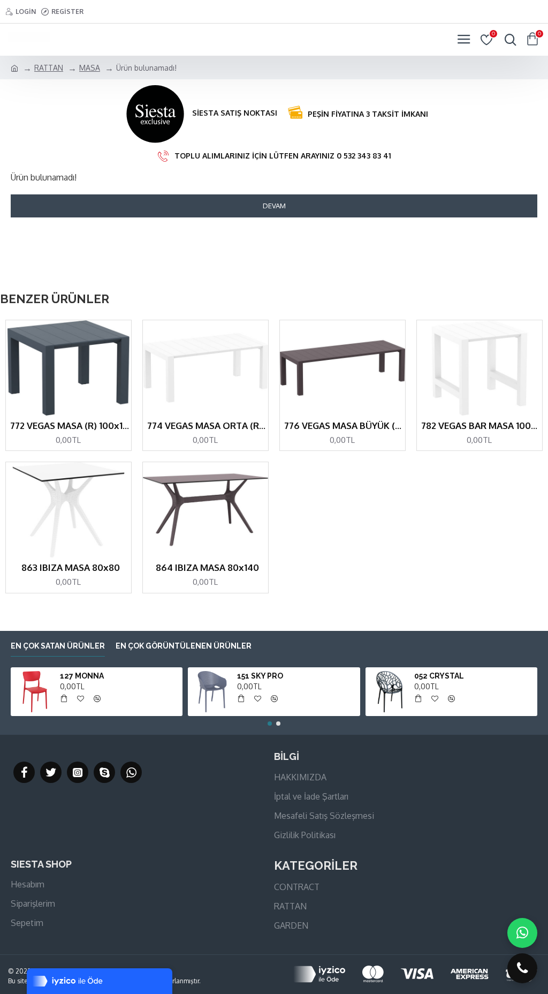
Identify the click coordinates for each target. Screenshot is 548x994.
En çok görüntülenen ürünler (184, 646)
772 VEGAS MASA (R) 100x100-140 (70, 425)
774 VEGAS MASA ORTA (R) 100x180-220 (207, 425)
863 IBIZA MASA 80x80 (70, 567)
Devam (274, 205)
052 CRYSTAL (439, 676)
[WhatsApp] (522, 933)
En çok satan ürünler (58, 646)
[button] (270, 723)
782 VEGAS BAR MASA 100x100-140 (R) (481, 425)
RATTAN (48, 67)
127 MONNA (82, 676)
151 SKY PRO (260, 676)
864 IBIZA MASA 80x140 (207, 567)
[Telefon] (522, 968)
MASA (89, 67)
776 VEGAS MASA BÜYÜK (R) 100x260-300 (344, 425)
